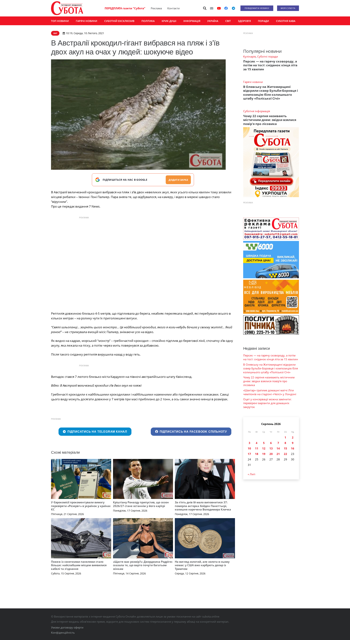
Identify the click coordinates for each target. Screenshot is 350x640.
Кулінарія (249, 56)
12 (263, 448)
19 (263, 454)
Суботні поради (267, 56)
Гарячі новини (253, 82)
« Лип (251, 474)
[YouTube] (219, 8)
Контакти (173, 8)
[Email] (211, 8)
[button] (205, 8)
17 (249, 454)
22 (285, 454)
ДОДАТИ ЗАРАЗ (178, 179)
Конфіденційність (63, 632)
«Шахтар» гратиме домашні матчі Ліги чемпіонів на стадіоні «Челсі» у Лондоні (269, 392)
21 (278, 454)
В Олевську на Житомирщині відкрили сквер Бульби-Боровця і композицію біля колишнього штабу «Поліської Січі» (270, 92)
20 (271, 454)
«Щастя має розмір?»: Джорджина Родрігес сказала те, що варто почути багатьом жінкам (142, 565)
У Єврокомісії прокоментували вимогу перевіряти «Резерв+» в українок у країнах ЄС (80, 505)
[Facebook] (226, 8)
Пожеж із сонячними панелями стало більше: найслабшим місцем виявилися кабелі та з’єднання (79, 565)
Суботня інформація (256, 111)
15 (285, 448)
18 (256, 454)
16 (292, 448)
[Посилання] (67, 8)
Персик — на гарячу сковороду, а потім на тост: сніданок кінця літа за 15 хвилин (270, 65)
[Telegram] (233, 8)
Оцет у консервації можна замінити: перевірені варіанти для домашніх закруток (267, 403)
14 (278, 448)
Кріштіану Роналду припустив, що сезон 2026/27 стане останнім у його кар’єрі (141, 504)
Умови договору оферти (67, 627)
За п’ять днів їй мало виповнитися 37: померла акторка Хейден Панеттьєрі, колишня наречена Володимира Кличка (203, 505)
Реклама (156, 8)
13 (271, 448)
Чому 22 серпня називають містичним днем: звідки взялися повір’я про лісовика (269, 120)
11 (256, 448)
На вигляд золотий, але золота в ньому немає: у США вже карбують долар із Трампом (202, 565)
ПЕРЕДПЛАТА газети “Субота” (125, 8)
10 (249, 448)
